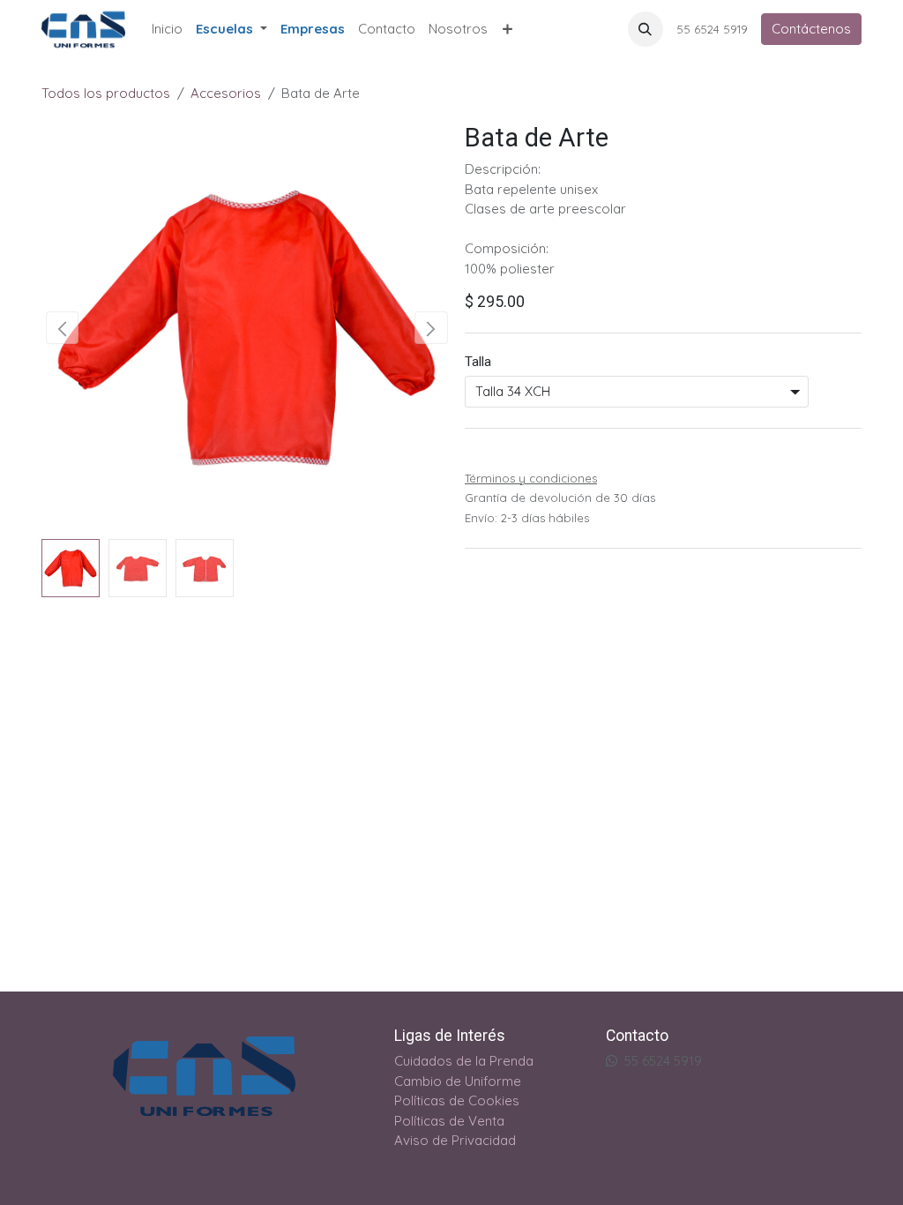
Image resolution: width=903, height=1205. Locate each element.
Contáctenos (811, 28)
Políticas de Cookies (456, 1100)
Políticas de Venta (449, 1120)
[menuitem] (168, 29)
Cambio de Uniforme (457, 1081)
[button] (645, 29)
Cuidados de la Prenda (464, 1060)
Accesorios (225, 93)
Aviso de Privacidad (455, 1140)
